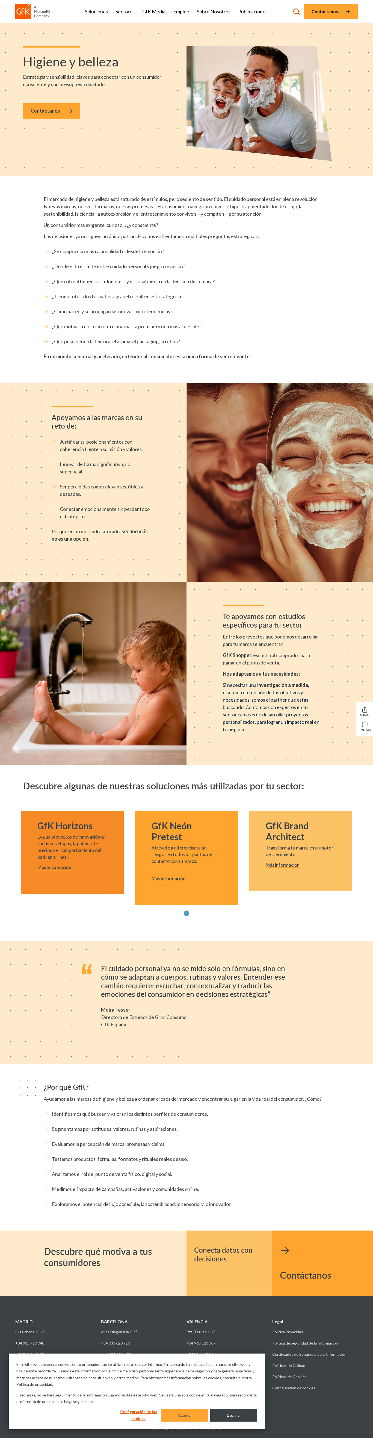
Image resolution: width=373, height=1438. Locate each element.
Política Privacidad (287, 1331)
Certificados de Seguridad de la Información (309, 1354)
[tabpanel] (72, 852)
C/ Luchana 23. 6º (30, 1331)
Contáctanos (325, 11)
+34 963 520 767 (201, 1343)
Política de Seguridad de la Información (305, 1343)
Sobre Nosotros (213, 11)
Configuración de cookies (293, 1388)
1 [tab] (186, 913)
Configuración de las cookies (138, 1415)
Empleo (181, 11)
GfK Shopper (237, 655)
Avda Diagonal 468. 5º (119, 1331)
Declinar (234, 1415)
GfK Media (153, 11)
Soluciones (96, 11)
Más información (54, 868)
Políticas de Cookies (289, 1376)
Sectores (125, 11)
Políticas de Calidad (288, 1365)
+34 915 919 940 (29, 1343)
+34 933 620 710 (115, 1343)
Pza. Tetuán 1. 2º (201, 1331)
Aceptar (185, 1415)
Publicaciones (253, 11)
